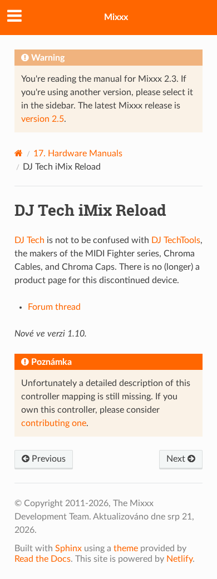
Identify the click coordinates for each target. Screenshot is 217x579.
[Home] (18, 153)
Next (177, 458)
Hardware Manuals (77, 153)
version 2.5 (42, 119)
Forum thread (54, 307)
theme (126, 548)
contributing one (53, 423)
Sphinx (68, 548)
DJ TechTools (175, 240)
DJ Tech (29, 240)
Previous (47, 458)
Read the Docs (42, 559)
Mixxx (116, 17)
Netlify (179, 559)
